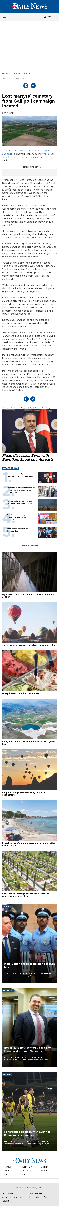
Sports (44, 1171)
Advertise (7, 1201)
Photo (25, 1174)
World (7, 1171)
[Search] (45, 17)
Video (7, 1174)
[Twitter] (33, 85)
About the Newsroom (12, 1197)
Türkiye (16, 74)
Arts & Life (27, 1171)
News (5, 74)
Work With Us (36, 1194)
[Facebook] (25, 85)
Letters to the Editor (40, 1197)
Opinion (44, 1167)
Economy (27, 1167)
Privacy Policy (8, 1194)
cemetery (24, 151)
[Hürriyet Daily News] (29, 7)
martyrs (13, 151)
